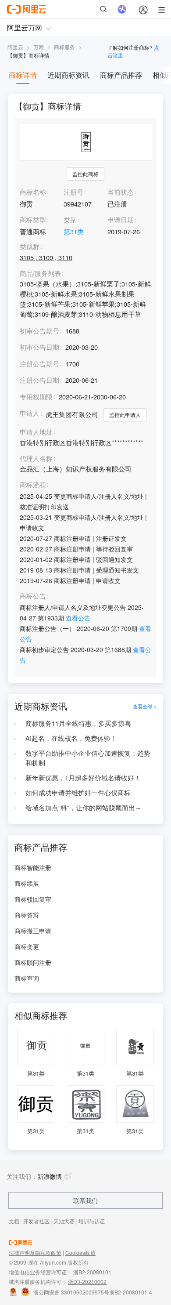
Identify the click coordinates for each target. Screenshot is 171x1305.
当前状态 (120, 191)
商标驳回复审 (32, 899)
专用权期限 (36, 396)
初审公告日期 (39, 347)
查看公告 (78, 617)
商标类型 (33, 219)
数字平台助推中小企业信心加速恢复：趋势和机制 (87, 758)
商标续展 (26, 883)
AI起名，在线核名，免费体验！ (71, 738)
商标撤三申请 (32, 930)
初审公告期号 (39, 330)
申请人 (29, 412)
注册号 (73, 191)
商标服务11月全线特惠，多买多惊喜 (78, 723)
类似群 (29, 247)
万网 (38, 47)
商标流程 (33, 485)
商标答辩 (26, 914)
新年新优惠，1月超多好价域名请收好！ (83, 777)
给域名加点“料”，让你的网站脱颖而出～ (83, 807)
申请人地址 (36, 432)
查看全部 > (145, 706)
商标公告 (33, 596)
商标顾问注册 (32, 962)
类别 (70, 219)
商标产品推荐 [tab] (121, 75)
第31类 (74, 231)
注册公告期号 (39, 363)
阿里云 (15, 47)
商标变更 (26, 946)
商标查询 (26, 978)
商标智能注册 (32, 867)
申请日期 (120, 219)
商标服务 (64, 47)
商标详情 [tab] (23, 75)
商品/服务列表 (40, 273)
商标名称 (33, 191)
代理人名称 (36, 458)
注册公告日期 (39, 379)
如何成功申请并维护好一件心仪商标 (78, 792)
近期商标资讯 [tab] (68, 75)
